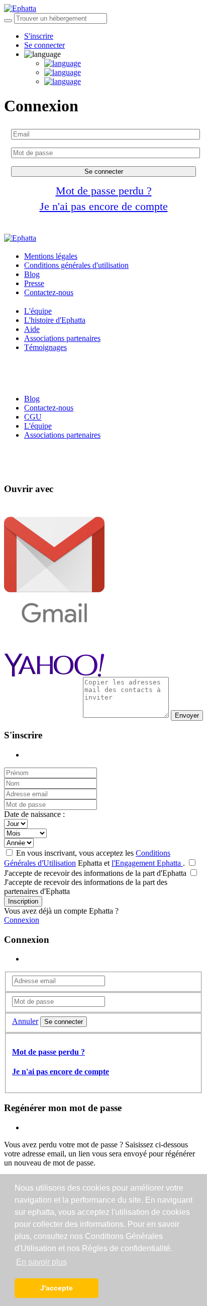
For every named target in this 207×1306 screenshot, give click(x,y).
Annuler (25, 1021)
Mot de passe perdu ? (104, 190)
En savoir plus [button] (41, 1262)
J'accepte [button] (56, 1288)
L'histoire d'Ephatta (54, 320)
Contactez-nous (48, 292)
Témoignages (45, 347)
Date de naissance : (34, 814)
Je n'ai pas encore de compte (104, 206)
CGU (33, 417)
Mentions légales (50, 256)
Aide (32, 329)
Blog (32, 274)
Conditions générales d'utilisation (76, 265)
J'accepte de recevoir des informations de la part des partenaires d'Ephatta (85, 887)
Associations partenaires (62, 338)
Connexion (21, 920)
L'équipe (38, 311)
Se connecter (44, 45)
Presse (34, 283)
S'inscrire (38, 36)
